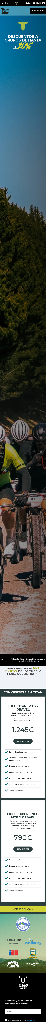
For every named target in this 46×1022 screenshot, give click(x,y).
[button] (27, 10)
